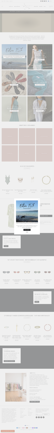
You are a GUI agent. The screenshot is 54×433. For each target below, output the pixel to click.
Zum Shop (27, 229)
